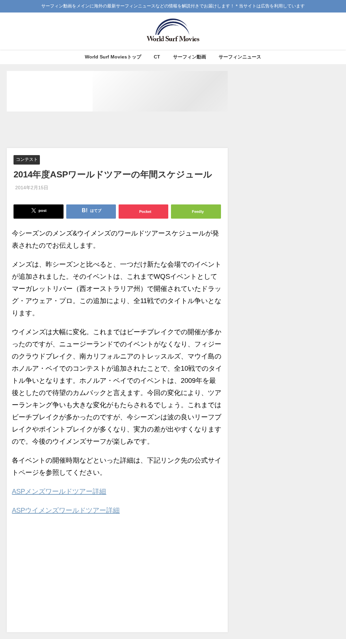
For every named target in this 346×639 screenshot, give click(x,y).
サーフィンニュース (240, 56)
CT (157, 56)
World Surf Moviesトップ (113, 56)
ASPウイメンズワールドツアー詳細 (66, 510)
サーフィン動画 (189, 56)
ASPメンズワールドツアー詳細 (59, 491)
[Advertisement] (130, 130)
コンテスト (27, 159)
